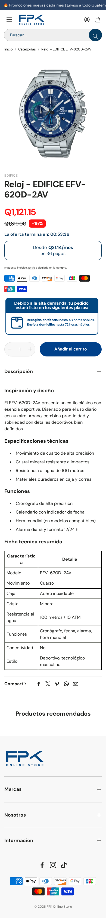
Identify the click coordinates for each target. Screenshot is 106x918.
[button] (53, 371)
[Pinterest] (57, 683)
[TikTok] (64, 865)
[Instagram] (53, 865)
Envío (31, 267)
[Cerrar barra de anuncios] (100, 4)
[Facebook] (38, 683)
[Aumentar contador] (30, 349)
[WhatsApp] (66, 683)
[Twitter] (47, 683)
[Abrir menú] (9, 19)
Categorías (27, 49)
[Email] (75, 683)
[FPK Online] (49, 20)
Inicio (8, 49)
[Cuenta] (87, 19)
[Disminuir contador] (9, 349)
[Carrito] (97, 19)
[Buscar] (95, 35)
